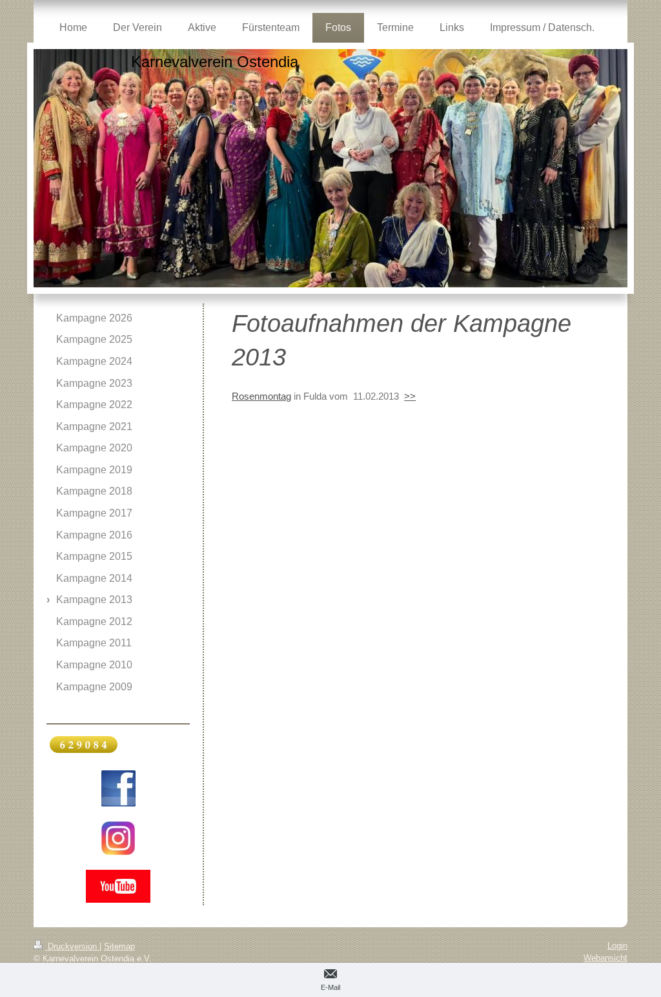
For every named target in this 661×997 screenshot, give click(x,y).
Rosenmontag (261, 396)
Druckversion (72, 946)
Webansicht (605, 958)
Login (617, 946)
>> (410, 396)
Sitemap (119, 946)
